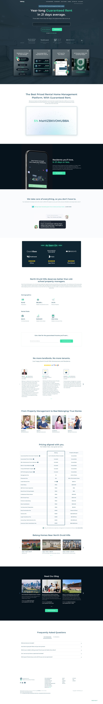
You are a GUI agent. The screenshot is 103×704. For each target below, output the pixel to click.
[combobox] (51, 24)
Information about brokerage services (30, 693)
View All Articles (51, 610)
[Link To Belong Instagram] (25, 682)
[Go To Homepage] (22, 1)
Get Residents (59, 173)
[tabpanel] (51, 649)
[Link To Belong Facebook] (21, 682)
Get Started (57, 29)
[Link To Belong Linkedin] (23, 682)
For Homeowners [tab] (47, 636)
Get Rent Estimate (46, 29)
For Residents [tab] (56, 636)
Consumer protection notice (44, 693)
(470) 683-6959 (53, 33)
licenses (39, 690)
